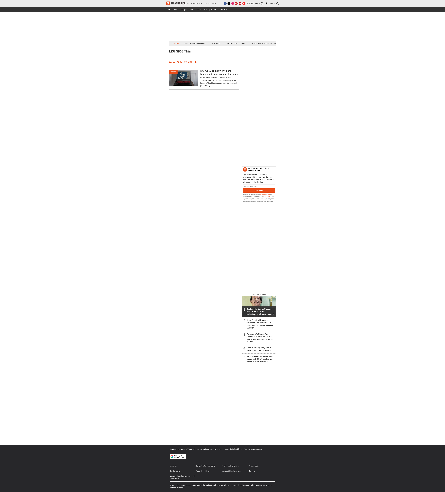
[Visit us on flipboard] (243, 3)
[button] (274, 3)
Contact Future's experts (205, 466)
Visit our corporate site (253, 449)
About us (173, 466)
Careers (252, 471)
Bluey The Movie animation (194, 43)
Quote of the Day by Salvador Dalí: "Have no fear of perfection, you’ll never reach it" (260, 311)
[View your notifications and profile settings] (266, 3)
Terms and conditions (230, 466)
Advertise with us (203, 471)
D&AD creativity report (236, 43)
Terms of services (265, 194)
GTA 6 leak (216, 43)
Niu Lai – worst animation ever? (264, 43)
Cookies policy (175, 471)
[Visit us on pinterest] (240, 3)
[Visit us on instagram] (232, 3)
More (222, 9)
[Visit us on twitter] (228, 3)
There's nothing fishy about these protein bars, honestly (258, 349)
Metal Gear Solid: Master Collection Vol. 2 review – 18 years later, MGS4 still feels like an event (259, 324)
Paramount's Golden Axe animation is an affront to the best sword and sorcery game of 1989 (259, 338)
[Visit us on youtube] (236, 3)
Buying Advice (210, 9)
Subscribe (250, 3)
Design (184, 9)
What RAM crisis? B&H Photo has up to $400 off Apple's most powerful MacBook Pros (260, 359)
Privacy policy (254, 466)
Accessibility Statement (231, 471)
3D (191, 9)
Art (175, 9)
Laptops (173, 72)
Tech (198, 9)
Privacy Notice (267, 196)
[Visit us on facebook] (225, 3)
